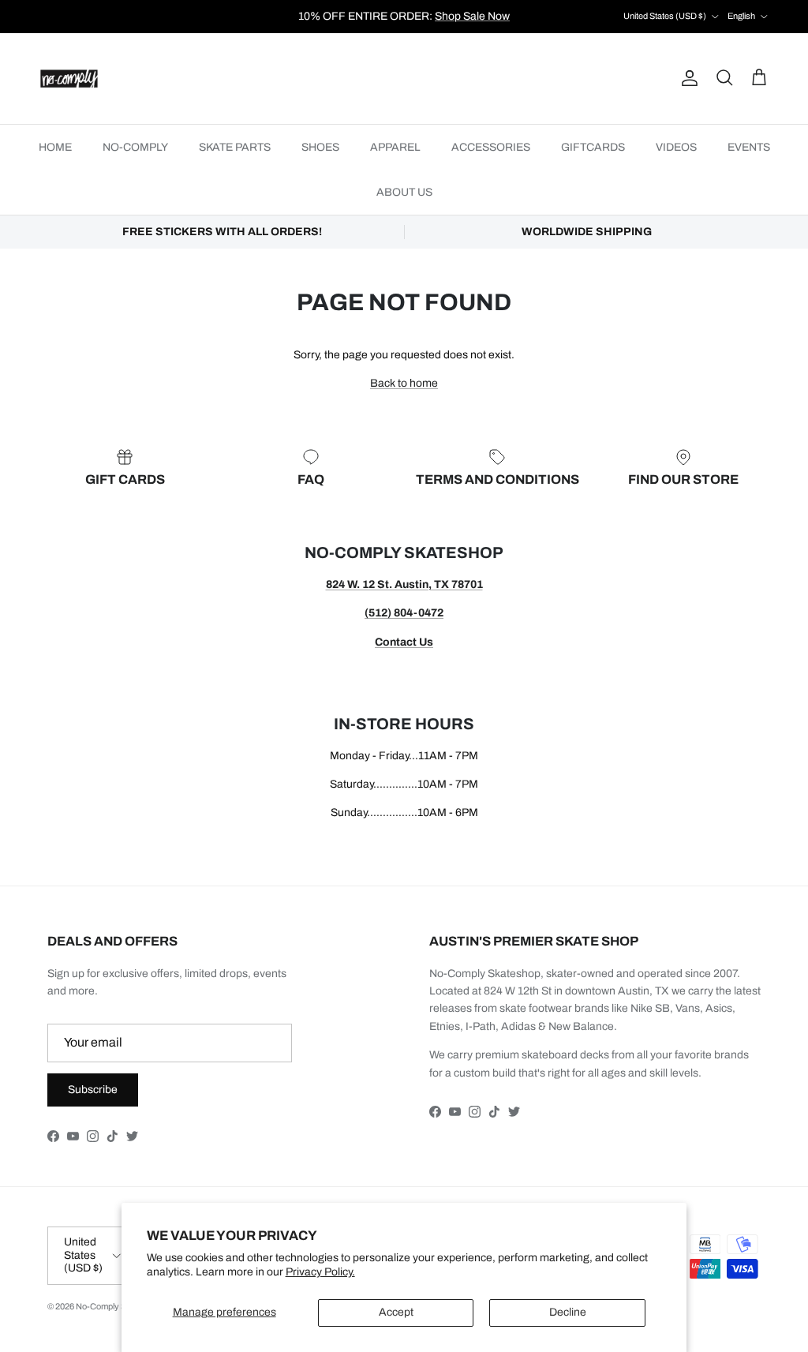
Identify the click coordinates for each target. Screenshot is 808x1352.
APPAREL (395, 147)
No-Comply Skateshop (119, 1306)
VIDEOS (676, 147)
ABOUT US (404, 192)
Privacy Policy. (320, 1272)
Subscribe (93, 1089)
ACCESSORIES (490, 147)
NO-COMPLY (135, 147)
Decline (567, 1312)
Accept (396, 1312)
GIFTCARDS (593, 147)
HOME (55, 147)
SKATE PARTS (235, 147)
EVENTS (749, 147)
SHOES (320, 147)
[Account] (686, 78)
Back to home (404, 383)
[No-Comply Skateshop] (69, 78)
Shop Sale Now (472, 16)
